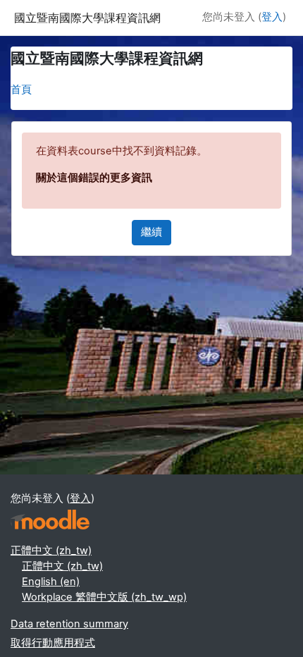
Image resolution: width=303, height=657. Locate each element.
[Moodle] (50, 520)
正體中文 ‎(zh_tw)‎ (51, 550)
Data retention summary (69, 624)
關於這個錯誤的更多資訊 (94, 177)
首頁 (21, 89)
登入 (272, 17)
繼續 (151, 232)
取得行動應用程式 (53, 643)
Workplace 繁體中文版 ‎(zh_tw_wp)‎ (104, 597)
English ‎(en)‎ (51, 581)
